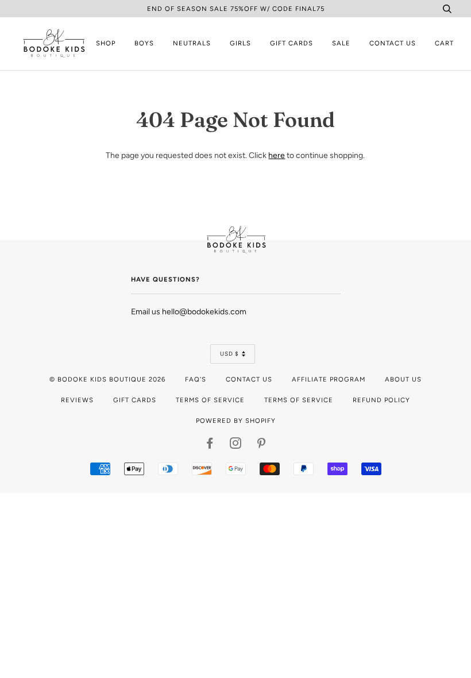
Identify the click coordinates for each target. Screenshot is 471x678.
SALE (341, 43)
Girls (240, 43)
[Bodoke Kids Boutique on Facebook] (210, 445)
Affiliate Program (328, 379)
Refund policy (381, 400)
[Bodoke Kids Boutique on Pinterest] (262, 445)
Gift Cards (291, 43)
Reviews (77, 400)
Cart (444, 43)
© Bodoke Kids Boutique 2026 (107, 379)
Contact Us (392, 43)
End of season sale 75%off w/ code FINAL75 (236, 9)
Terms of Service (210, 400)
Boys (144, 43)
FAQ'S (195, 379)
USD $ (229, 353)
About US (403, 379)
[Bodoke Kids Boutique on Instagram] (236, 445)
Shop (105, 43)
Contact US (249, 379)
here (276, 155)
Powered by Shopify (236, 421)
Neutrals (192, 43)
